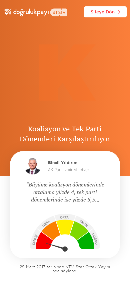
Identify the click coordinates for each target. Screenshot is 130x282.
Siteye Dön (103, 11)
